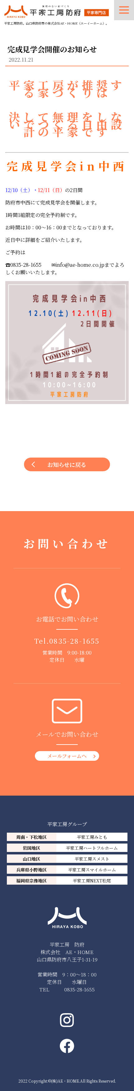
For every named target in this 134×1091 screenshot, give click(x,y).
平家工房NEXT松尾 (92, 880)
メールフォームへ (67, 755)
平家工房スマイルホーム (92, 870)
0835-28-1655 (74, 641)
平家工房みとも (92, 837)
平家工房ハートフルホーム (92, 848)
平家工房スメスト (91, 859)
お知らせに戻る (66, 464)
